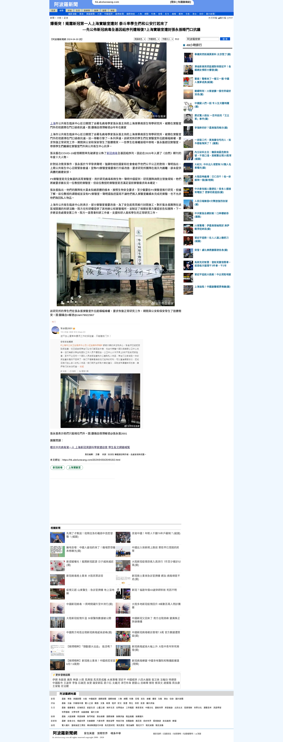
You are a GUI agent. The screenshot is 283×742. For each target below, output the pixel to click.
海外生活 (110, 707)
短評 (114, 703)
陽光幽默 (130, 725)
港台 (194, 14)
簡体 (173, 2)
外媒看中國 (78, 703)
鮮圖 (174, 721)
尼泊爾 (65, 686)
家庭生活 (91, 707)
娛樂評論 (120, 716)
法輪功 (164, 679)
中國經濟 (108, 14)
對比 (131, 703)
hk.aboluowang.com (107, 2)
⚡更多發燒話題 (61, 675)
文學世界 (75, 712)
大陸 (99, 14)
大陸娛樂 (71, 716)
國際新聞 (119, 14)
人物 (140, 14)
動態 (97, 703)
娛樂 (96, 10)
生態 (188, 14)
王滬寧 (67, 683)
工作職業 (130, 707)
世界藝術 (66, 712)
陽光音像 (159, 725)
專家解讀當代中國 (95, 725)
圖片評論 (150, 703)
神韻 (75, 679)
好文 (120, 703)
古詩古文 (178, 707)
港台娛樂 (101, 716)
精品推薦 (130, 716)
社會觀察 (91, 721)
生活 (78, 10)
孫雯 (89, 683)
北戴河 (116, 683)
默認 (177, 39)
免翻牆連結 (184, 2)
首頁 (53, 10)
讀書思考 (208, 707)
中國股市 (57, 683)
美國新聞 (90, 14)
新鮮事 (87, 10)
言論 (69, 703)
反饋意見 (167, 734)
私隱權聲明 (188, 734)
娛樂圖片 (140, 716)
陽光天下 (140, 725)
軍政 (81, 14)
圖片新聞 (179, 699)
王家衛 (56, 686)
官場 (160, 14)
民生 (167, 14)
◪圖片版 (222, 18)
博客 (113, 10)
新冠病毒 (112, 153)
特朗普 (173, 679)
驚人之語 (89, 703)
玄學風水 (120, 707)
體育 (181, 14)
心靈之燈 (101, 707)
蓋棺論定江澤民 (78, 725)
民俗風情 (167, 721)
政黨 (108, 703)
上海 (53, 123)
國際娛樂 (110, 716)
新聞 (62, 10)
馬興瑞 (89, 679)
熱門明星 (91, 716)
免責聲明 (177, 734)
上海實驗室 (75, 467)
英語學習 (217, 707)
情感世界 (81, 721)
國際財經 (130, 14)
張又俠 (155, 679)
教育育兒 (140, 707)
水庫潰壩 (112, 679)
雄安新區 (98, 683)
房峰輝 (144, 683)
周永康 (176, 683)
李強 (74, 683)
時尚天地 (120, 721)
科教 (153, 14)
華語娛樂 (81, 716)
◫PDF (230, 18)
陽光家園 (150, 725)
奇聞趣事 (130, 721)
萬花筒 (139, 721)
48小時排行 (194, 45)
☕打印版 (212, 18)
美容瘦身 (169, 707)
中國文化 (149, 707)
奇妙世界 (147, 721)
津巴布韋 (126, 683)
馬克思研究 (110, 725)
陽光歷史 (121, 725)
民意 (143, 703)
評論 (70, 10)
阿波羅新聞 (66, 4)
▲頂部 (198, 734)
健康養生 (71, 707)
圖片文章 (95, 712)
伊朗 (55, 679)
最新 (72, 14)
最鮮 (64, 721)
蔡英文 (159, 683)
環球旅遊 (157, 721)
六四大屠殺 (144, 679)
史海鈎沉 (81, 707)
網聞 (146, 14)
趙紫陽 (167, 683)
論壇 (104, 10)
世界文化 (198, 707)
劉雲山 (136, 683)
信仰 (201, 14)
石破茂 (82, 683)
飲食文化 (71, 721)
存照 (137, 703)
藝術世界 (159, 707)
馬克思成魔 (99, 679)
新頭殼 (111, 454)
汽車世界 (101, 721)
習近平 (122, 679)
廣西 (69, 679)
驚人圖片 (66, 725)
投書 (125, 703)
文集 (102, 703)
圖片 (210, 14)
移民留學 (110, 721)
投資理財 (188, 707)
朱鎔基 (62, 679)
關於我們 (157, 734)
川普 (81, 679)
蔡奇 (151, 683)
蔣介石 (108, 683)
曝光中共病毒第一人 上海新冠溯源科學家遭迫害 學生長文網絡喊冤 (90, 447)
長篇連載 (85, 712)
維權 (174, 14)
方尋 (98, 454)
